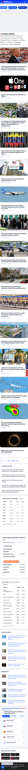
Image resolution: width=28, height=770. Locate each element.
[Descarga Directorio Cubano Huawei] (14, 759)
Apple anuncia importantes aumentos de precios (12, 480)
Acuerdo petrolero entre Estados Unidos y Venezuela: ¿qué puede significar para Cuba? (13, 152)
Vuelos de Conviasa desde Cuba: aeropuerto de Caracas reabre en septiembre (16, 702)
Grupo (22, 716)
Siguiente (15, 461)
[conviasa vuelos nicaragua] (4, 701)
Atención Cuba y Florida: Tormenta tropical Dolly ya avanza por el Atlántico (17, 637)
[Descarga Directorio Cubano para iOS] (5, 755)
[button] (27, 366)
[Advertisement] (14, 21)
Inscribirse (7, 716)
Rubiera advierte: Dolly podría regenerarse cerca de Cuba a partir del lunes (13, 491)
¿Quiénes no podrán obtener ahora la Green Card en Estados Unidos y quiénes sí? (13, 369)
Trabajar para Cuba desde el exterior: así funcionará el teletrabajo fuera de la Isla (17, 684)
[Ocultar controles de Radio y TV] (27, 362)
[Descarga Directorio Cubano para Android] (14, 755)
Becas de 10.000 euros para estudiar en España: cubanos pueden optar (17, 695)
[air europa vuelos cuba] (4, 643)
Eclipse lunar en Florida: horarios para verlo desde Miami (16, 664)
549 (8, 461)
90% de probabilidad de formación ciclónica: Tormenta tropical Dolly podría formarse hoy (13, 424)
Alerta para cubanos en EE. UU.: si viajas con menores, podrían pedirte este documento (13, 314)
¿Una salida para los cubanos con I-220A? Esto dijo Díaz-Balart (17, 690)
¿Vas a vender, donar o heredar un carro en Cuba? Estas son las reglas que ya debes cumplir (13, 470)
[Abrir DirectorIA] (3, 767)
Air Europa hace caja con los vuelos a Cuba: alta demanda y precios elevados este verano (13, 207)
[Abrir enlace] (4, 636)
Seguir (14, 716)
